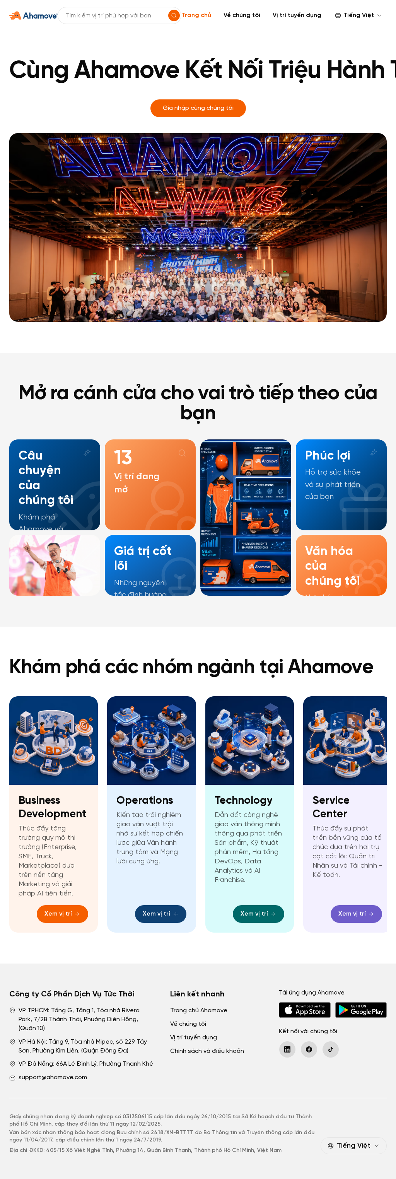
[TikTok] (330, 1049)
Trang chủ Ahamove (198, 1010)
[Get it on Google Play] (361, 1010)
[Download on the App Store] (304, 1010)
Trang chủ (196, 15)
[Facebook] (308, 1049)
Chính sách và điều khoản (207, 1051)
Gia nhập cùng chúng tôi (198, 108)
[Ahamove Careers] (33, 15)
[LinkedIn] (287, 1049)
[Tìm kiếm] (174, 15)
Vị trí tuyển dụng (297, 15)
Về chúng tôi (242, 15)
